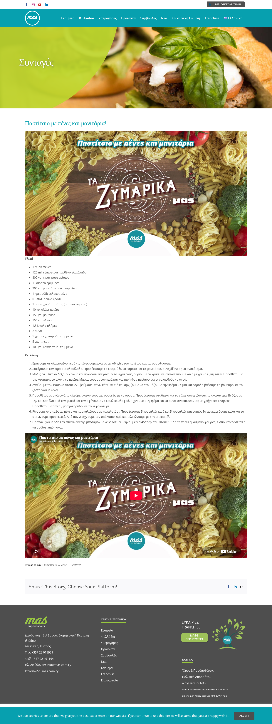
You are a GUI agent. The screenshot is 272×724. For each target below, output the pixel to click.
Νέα (104, 662)
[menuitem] (233, 18)
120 (37, 272)
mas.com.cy (50, 671)
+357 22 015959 (42, 652)
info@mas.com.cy (59, 665)
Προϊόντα (108, 649)
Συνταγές (76, 565)
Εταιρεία (107, 630)
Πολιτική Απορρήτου (196, 677)
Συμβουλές (109, 655)
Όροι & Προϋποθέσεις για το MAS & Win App (205, 689)
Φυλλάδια (108, 637)
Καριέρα (107, 668)
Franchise (108, 674)
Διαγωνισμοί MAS (194, 683)
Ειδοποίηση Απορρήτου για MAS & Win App (204, 695)
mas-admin (34, 565)
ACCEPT (244, 716)
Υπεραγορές (109, 643)
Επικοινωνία (109, 680)
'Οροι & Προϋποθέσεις (198, 670)
